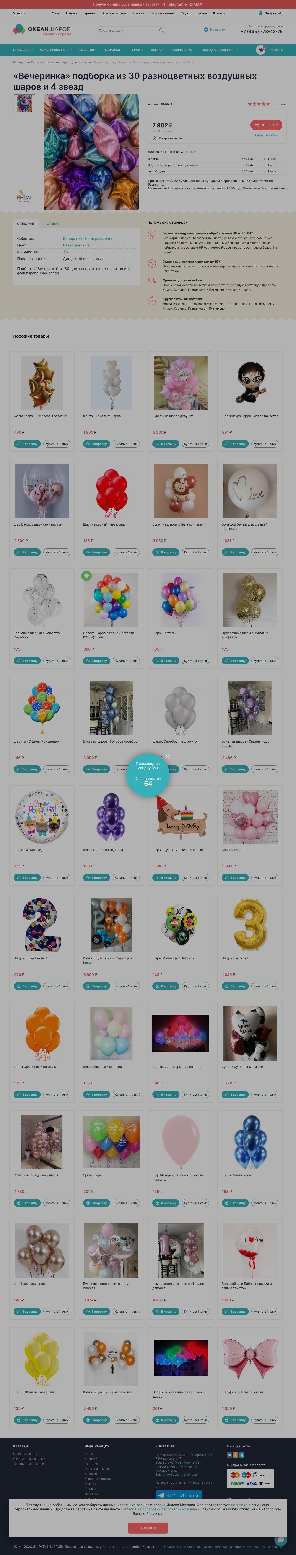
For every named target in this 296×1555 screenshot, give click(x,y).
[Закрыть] (167, 756)
